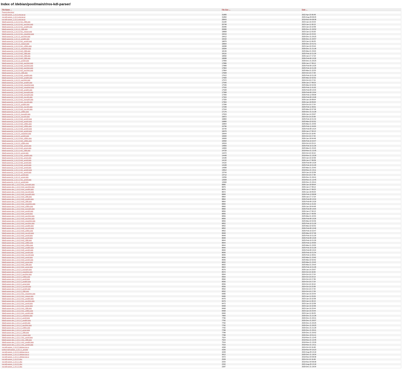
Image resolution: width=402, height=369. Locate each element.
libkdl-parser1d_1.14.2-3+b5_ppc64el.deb (17, 66)
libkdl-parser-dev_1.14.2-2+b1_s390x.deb (17, 311)
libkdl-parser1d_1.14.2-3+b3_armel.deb (16, 148)
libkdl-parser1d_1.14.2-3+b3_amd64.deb (17, 78)
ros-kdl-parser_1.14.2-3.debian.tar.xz (15, 347)
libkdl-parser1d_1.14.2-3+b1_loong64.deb (17, 99)
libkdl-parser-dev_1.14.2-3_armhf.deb (16, 279)
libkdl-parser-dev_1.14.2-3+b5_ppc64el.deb (18, 219)
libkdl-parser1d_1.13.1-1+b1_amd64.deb (17, 155)
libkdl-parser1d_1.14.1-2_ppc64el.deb (16, 36)
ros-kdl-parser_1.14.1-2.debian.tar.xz (15, 354)
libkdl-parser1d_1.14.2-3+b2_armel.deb (16, 146)
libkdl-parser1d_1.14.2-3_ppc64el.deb (16, 80)
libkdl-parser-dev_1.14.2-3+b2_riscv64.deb (18, 255)
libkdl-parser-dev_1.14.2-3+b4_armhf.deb (17, 214)
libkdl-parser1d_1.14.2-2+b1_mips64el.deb (18, 34)
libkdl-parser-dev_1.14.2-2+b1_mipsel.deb (17, 296)
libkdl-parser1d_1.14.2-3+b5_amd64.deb (17, 90)
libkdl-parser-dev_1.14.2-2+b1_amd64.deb (18, 299)
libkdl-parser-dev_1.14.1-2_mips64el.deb (17, 316)
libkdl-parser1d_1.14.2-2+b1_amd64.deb (17, 27)
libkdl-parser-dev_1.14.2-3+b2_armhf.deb (17, 235)
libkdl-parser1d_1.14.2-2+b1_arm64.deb (17, 41)
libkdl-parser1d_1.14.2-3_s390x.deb (15, 143)
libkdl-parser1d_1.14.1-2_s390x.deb (15, 112)
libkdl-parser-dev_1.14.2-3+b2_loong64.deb (18, 209)
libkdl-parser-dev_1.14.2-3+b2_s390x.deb (17, 243)
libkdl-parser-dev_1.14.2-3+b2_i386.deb (17, 240)
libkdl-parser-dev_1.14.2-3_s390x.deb (16, 277)
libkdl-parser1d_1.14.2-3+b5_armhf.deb (16, 163)
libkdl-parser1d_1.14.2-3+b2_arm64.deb (17, 119)
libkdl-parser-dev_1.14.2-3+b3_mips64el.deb (18, 221)
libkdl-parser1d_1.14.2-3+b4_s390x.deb (17, 138)
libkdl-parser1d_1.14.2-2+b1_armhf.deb (16, 172)
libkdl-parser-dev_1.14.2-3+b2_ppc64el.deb (18, 223)
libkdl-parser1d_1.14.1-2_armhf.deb (15, 182)
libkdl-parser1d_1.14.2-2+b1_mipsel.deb (17, 32)
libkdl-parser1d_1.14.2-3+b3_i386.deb (16, 51)
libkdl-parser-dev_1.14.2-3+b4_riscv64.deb (18, 192)
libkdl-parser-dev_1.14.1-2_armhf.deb (16, 318)
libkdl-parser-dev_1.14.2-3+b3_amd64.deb (18, 226)
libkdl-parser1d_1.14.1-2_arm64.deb (15, 61)
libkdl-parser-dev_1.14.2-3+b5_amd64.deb (18, 199)
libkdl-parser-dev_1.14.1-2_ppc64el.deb (17, 325)
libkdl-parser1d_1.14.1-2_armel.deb (15, 177)
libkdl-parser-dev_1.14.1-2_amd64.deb (16, 320)
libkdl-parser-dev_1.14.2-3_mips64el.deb (17, 272)
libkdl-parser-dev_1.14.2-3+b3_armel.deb (17, 262)
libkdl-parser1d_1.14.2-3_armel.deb (15, 153)
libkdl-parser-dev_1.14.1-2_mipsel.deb (16, 335)
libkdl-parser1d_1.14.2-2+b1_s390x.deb (17, 46)
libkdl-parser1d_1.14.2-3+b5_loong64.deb (17, 95)
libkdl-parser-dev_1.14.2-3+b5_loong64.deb (18, 194)
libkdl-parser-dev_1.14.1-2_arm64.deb (16, 323)
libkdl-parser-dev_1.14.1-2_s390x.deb (16, 328)
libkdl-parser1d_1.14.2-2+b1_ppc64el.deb (17, 24)
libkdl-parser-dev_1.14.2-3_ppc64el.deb (17, 274)
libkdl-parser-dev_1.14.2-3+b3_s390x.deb (17, 245)
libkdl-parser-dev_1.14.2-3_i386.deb (15, 291)
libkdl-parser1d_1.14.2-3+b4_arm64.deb (17, 131)
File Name (6, 10)
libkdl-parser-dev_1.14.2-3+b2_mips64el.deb (18, 204)
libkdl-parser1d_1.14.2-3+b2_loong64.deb (17, 92)
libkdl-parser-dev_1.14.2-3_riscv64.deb (16, 286)
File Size (225, 10)
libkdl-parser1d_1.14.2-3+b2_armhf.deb (16, 165)
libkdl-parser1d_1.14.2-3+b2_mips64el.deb (18, 87)
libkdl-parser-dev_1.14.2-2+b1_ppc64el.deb (18, 301)
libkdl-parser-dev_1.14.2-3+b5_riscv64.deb (18, 228)
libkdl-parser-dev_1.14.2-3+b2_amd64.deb (18, 248)
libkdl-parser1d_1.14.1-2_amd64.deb (15, 39)
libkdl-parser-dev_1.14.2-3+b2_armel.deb (17, 267)
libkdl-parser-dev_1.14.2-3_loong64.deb (17, 269)
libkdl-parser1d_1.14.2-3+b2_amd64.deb (17, 75)
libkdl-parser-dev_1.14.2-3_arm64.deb (16, 289)
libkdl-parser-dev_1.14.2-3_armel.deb (16, 284)
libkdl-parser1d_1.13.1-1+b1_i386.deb (16, 150)
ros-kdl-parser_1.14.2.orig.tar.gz (13, 15)
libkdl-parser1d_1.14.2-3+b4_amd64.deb (17, 83)
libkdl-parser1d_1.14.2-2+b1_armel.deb (16, 158)
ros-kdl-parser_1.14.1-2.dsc (12, 367)
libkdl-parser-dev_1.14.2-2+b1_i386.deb (17, 308)
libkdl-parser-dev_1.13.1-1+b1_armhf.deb (17, 337)
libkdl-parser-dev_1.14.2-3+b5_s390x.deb (17, 231)
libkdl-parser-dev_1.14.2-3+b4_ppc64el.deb (18, 187)
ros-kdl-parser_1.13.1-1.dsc (12, 362)
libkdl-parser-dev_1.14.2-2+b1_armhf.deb (17, 303)
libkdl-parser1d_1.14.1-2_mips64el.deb (16, 49)
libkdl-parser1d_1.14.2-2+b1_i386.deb (16, 22)
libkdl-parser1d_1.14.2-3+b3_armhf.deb (16, 168)
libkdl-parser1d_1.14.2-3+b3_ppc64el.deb (17, 70)
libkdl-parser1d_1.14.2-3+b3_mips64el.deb (18, 85)
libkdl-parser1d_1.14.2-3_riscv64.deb (16, 117)
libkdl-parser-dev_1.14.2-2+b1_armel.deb (17, 306)
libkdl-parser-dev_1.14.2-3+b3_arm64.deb (17, 260)
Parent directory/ (8, 12)
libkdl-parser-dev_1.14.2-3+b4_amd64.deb (18, 189)
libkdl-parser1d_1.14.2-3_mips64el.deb (16, 134)
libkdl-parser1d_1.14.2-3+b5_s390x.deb (17, 141)
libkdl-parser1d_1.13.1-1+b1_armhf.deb (16, 180)
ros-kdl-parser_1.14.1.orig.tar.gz (13, 17)
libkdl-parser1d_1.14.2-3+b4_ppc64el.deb (17, 63)
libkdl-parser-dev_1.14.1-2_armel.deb (16, 330)
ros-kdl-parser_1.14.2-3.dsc (12, 359)
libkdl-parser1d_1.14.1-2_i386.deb (15, 29)
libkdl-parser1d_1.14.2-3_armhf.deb (15, 175)
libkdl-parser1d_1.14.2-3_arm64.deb (15, 136)
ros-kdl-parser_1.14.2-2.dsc (12, 364)
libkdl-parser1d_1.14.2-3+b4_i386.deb (16, 56)
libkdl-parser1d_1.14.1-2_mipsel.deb (15, 44)
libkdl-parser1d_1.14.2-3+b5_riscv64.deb (17, 97)
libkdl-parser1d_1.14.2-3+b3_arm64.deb (17, 121)
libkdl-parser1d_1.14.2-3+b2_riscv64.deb (17, 107)
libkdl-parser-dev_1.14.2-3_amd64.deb (16, 282)
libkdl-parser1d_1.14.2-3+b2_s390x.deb (17, 126)
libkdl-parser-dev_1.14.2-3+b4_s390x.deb (17, 206)
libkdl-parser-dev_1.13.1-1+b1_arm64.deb (17, 345)
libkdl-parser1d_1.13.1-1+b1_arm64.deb (17, 170)
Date (303, 10)
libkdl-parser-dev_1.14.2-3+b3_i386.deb (17, 265)
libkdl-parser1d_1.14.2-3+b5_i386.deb (16, 58)
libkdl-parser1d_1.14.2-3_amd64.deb (15, 104)
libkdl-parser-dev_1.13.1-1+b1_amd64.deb (18, 342)
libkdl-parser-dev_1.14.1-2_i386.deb (15, 333)
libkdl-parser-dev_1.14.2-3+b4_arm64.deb (17, 211)
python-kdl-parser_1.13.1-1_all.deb (15, 350)
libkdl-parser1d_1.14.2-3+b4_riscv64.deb (17, 102)
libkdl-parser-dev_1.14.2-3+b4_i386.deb (17, 197)
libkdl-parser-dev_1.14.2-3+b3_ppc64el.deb (18, 216)
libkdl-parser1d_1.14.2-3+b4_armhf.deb (16, 160)
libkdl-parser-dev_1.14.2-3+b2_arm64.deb (17, 252)
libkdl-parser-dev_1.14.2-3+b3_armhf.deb (17, 257)
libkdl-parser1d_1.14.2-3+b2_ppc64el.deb (17, 68)
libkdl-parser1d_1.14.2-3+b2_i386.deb (16, 53)
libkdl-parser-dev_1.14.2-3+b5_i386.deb (17, 201)
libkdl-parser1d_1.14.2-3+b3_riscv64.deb (17, 109)
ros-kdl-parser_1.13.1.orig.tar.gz (13, 19)
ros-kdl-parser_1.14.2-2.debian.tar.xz (15, 352)
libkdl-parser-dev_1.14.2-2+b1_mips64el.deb (18, 294)
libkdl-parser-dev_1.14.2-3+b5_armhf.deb (17, 238)
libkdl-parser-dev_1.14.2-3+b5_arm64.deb (17, 250)
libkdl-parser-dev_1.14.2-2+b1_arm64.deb (17, 313)
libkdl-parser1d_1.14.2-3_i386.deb (15, 73)
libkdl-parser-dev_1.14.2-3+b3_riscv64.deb (18, 233)
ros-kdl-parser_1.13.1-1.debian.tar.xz (15, 357)
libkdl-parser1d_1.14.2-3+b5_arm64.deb (17, 129)
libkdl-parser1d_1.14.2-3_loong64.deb (16, 114)
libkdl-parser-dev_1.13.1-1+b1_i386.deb (17, 340)
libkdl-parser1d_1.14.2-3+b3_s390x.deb (17, 124)
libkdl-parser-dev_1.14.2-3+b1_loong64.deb (18, 184)
